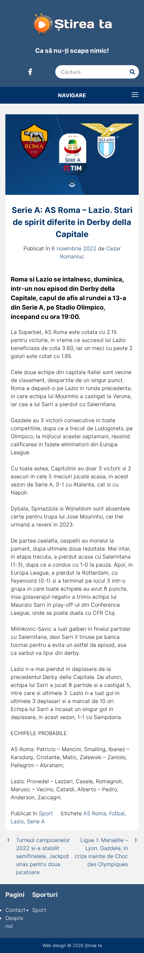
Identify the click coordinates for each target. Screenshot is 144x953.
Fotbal (117, 813)
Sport (46, 813)
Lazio (17, 821)
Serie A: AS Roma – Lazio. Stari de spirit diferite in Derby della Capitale (72, 222)
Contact (15, 910)
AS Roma (94, 813)
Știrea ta (93, 945)
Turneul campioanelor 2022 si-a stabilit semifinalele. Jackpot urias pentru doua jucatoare (43, 856)
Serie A (36, 821)
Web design (54, 945)
